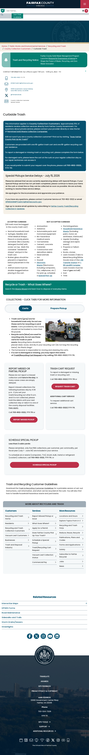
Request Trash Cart (65, 386)
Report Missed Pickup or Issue (42, 517)
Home (4, 46)
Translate (44, 676)
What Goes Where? (40, 523)
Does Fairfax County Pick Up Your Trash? (43, 534)
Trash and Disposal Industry (13, 546)
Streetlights (7, 626)
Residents (9, 523)
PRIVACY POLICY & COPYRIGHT (45, 691)
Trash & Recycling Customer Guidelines (36, 488)
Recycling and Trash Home (14, 517)
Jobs (61, 561)
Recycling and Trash (57, 46)
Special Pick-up (45, 275)
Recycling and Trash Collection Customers (15, 529)
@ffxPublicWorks (16, 94)
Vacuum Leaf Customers (16, 535)
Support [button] (43, 726)
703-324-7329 (44, 711)
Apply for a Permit (40, 528)
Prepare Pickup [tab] (58, 308)
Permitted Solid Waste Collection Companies (27, 131)
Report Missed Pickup (23, 419)
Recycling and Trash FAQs (68, 526)
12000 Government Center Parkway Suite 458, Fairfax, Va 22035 (22, 90)
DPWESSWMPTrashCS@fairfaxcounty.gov (24, 202)
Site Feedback (44, 686)
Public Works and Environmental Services (27, 46)
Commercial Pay (39, 562)
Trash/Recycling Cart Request (28, 355)
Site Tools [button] (43, 722)
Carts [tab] (25, 308)
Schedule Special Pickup (44, 465)
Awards (44, 681)
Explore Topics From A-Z (70, 520)
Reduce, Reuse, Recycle (69, 533)
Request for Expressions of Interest (62, 58)
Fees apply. (14, 408)
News (61, 566)
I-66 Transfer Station (73, 261)
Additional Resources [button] (43, 731)
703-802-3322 (15, 77)
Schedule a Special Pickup (40, 541)
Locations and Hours (68, 516)
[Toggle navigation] (84, 4)
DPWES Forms (8, 608)
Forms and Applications (69, 545)
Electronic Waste (41, 263)
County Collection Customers (17, 49)
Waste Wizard (21, 289)
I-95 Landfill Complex (72, 263)
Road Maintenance (11, 612)
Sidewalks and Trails (11, 617)
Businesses (10, 540)
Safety (62, 549)
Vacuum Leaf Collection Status (42, 556)
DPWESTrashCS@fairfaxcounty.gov (22, 83)
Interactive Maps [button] (10, 603)
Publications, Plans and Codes (69, 538)
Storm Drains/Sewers (12, 622)
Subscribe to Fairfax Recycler (68, 555)
